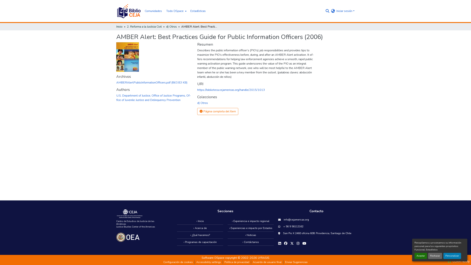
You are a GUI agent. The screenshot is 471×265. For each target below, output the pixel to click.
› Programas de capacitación (200, 242)
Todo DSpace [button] (175, 11)
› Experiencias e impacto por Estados (250, 228)
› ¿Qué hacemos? (200, 235)
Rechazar (435, 255)
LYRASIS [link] (263, 258)
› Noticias (250, 235)
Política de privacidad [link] (236, 262)
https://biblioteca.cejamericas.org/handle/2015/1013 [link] (231, 90)
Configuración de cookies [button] (178, 262)
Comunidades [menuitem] (153, 11)
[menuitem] (176, 11)
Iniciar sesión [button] (344, 11)
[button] (128, 11)
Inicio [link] (119, 27)
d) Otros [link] (171, 27)
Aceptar (421, 255)
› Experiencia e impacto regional (250, 221)
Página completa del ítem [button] (219, 111)
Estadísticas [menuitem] (198, 11)
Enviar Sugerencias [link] (296, 262)
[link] (154, 82)
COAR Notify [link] (461, 261)
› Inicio (200, 221)
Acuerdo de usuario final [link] (267, 262)
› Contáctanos (250, 242)
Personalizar (452, 255)
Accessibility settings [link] (208, 262)
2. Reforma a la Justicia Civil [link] (144, 27)
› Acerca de (200, 228)
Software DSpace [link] (213, 258)
